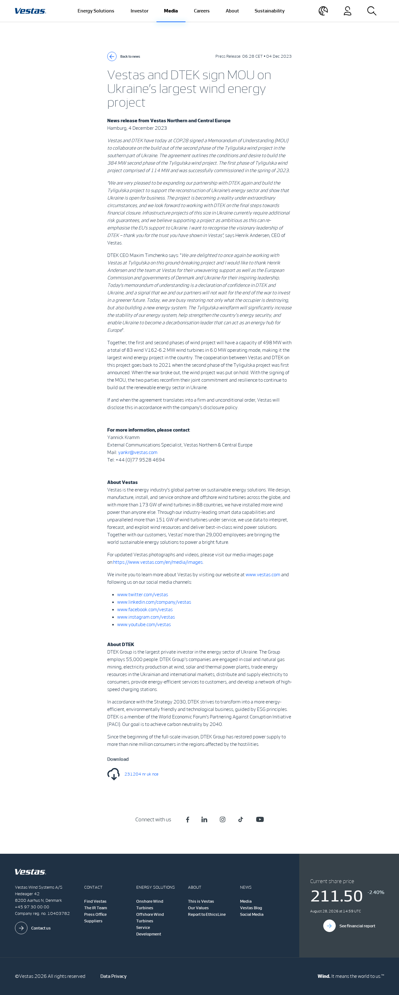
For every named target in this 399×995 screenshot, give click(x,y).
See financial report (357, 926)
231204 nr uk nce (141, 774)
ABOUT (194, 887)
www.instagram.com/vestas (146, 617)
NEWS (246, 887)
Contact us (41, 928)
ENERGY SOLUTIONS (155, 887)
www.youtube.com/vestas (144, 624)
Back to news (130, 56)
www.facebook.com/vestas (145, 609)
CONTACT (93, 887)
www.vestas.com (263, 574)
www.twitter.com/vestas (142, 594)
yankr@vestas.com (137, 452)
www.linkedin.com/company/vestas (154, 602)
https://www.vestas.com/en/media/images (158, 562)
